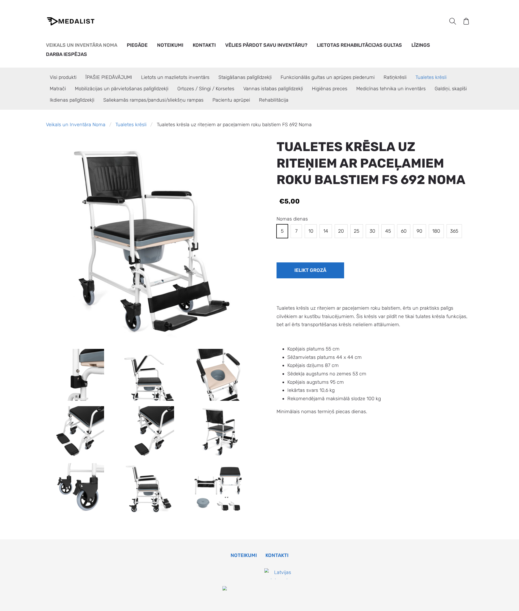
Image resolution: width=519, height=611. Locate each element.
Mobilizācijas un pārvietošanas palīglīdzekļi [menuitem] (121, 89)
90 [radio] (419, 231)
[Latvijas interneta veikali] (280, 589)
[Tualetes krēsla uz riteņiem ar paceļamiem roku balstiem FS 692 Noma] (78, 374)
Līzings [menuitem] (420, 45)
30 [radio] (372, 231)
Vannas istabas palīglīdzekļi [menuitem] (273, 89)
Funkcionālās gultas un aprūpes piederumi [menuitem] (328, 77)
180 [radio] (436, 231)
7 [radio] (296, 231)
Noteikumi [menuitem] (170, 45)
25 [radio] (356, 231)
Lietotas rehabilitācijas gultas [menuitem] (359, 45)
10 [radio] (310, 231)
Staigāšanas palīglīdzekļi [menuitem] (245, 77)
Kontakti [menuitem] (204, 45)
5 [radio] (282, 231)
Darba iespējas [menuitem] (66, 54)
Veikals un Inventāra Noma (75, 125)
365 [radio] (454, 231)
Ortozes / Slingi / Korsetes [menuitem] (205, 89)
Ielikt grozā (310, 270)
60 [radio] (404, 231)
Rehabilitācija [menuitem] (273, 100)
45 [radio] (388, 231)
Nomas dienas (292, 219)
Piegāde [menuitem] (137, 45)
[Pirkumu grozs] (466, 21)
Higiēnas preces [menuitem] (329, 89)
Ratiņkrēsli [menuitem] (395, 77)
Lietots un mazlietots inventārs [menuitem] (175, 77)
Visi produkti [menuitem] (63, 77)
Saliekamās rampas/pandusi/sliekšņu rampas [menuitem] (153, 100)
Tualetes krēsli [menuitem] (431, 77)
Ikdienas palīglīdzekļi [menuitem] (72, 100)
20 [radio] (341, 231)
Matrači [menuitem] (58, 89)
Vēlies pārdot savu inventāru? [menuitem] (266, 45)
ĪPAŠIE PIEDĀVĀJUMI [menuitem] (108, 77)
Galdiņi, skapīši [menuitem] (451, 89)
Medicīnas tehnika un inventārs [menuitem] (391, 89)
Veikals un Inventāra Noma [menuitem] (81, 45)
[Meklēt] (452, 21)
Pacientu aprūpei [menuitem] (231, 100)
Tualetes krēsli (131, 125)
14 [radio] (325, 231)
